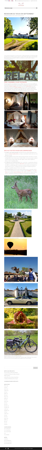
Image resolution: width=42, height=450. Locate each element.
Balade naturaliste (7, 375)
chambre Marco (28, 86)
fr (10, 0)
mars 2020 (5, 416)
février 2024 (6, 396)
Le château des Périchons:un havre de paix (11, 378)
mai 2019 (5, 422)
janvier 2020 (6, 418)
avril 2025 (5, 387)
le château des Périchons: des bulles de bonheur (11, 374)
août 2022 (5, 402)
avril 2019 (5, 424)
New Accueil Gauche (7, 431)
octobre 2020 (6, 413)
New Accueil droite (7, 430)
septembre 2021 (6, 410)
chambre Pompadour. (18, 87)
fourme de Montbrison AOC (18, 172)
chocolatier (29, 170)
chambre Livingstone (12, 86)
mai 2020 (5, 415)
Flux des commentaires (8, 441)
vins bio (25, 172)
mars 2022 (5, 404)
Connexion (6, 438)
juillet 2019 (6, 419)
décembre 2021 (6, 405)
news (23, 15)
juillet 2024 (6, 393)
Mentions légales (30, 448)
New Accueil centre (19, 15)
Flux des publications (7, 440)
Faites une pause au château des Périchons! (11, 372)
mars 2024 (5, 395)
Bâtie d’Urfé (22, 163)
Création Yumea (25, 448)
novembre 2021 (6, 407)
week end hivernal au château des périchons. (11, 377)
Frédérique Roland (8, 15)
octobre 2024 (6, 390)
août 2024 (5, 392)
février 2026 (6, 385)
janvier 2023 (6, 401)
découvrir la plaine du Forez (14, 153)
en (13, 0)
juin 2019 (5, 421)
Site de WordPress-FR (7, 443)
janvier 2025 (6, 388)
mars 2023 (5, 399)
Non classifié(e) (6, 434)
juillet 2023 (6, 398)
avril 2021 (5, 412)
